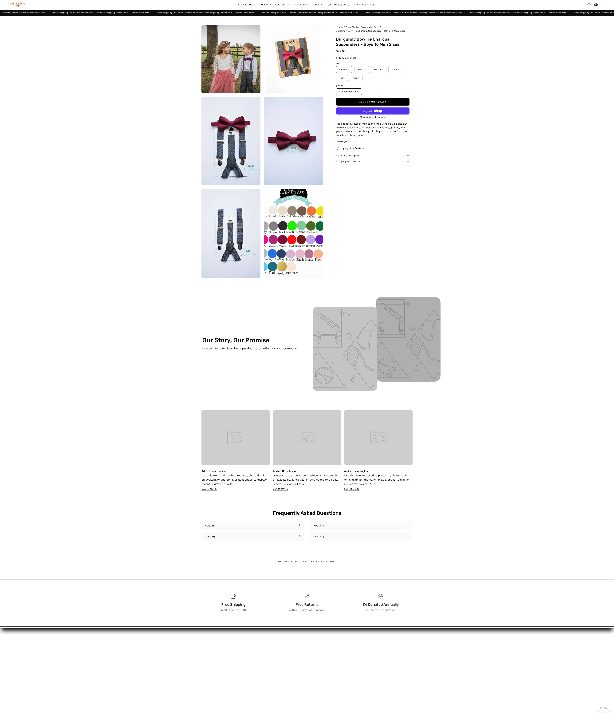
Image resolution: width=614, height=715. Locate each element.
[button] (274, 5)
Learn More (209, 489)
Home (339, 27)
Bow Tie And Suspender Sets (362, 27)
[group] (307, 450)
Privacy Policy (330, 678)
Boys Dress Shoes (300, 673)
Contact (326, 652)
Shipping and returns (348, 161)
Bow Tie (293, 662)
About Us (327, 646)
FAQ (323, 657)
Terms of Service (332, 684)
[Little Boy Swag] (18, 4)
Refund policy (330, 689)
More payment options (373, 117)
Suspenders (296, 656)
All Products (296, 641)
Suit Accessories (299, 667)
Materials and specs (348, 155)
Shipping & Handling (334, 673)
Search (325, 641)
